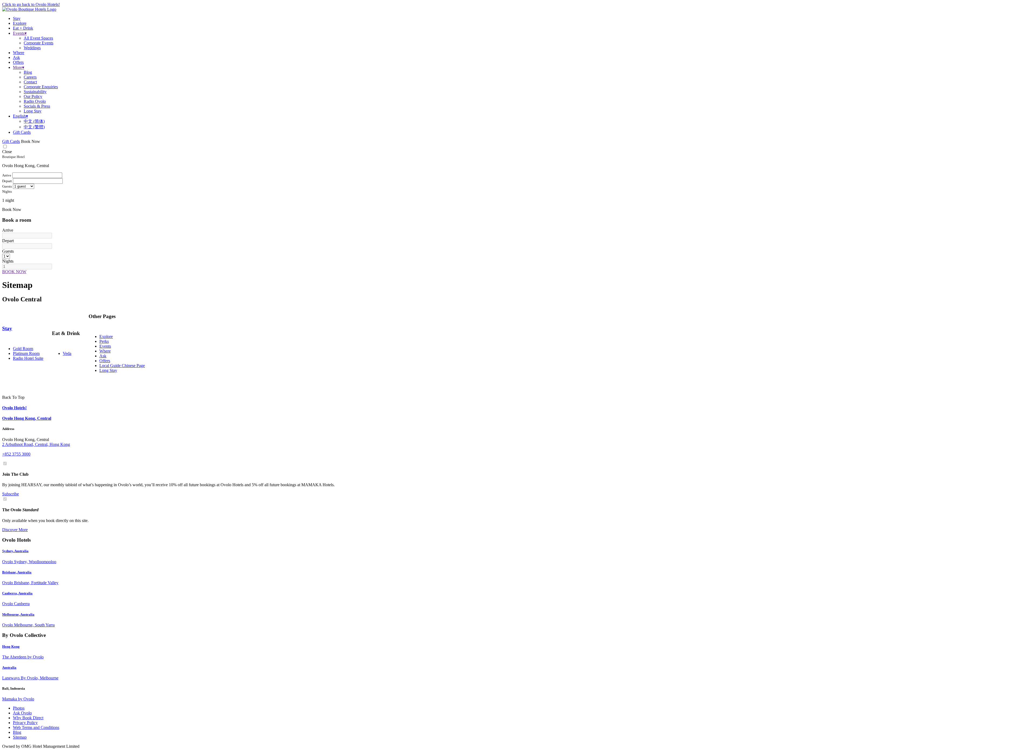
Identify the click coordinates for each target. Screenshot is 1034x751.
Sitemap (20, 737)
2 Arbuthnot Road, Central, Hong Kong (36, 444)
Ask (102, 356)
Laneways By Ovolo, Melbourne (30, 678)
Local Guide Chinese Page (122, 365)
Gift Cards (22, 132)
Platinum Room (26, 353)
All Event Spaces (38, 38)
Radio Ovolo (35, 101)
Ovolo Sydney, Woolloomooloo (29, 561)
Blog (28, 72)
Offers (104, 360)
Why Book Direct (28, 717)
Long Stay (32, 111)
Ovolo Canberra (16, 603)
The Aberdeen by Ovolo (23, 657)
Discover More (15, 529)
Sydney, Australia (15, 551)
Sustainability (35, 91)
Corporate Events (38, 43)
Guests (8, 251)
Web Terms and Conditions (36, 727)
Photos (19, 708)
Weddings (32, 47)
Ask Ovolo (22, 713)
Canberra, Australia (17, 593)
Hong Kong (11, 646)
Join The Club (15, 474)
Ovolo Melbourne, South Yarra (28, 625)
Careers (30, 77)
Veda (67, 353)
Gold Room (23, 348)
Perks (104, 341)
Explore (106, 336)
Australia (9, 667)
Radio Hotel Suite (28, 358)
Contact (30, 82)
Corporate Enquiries (41, 86)
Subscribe (10, 494)
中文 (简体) (34, 121)
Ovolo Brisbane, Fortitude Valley (30, 582)
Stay (7, 328)
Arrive (7, 230)
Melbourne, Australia (18, 614)
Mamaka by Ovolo (18, 699)
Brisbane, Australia (17, 572)
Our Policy (33, 96)
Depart (8, 240)
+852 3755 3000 (16, 454)
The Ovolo (20, 509)
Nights (7, 261)
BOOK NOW (14, 271)
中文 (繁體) (34, 127)
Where (105, 351)
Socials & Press (37, 106)
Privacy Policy (25, 722)
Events (105, 346)
